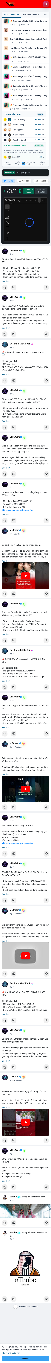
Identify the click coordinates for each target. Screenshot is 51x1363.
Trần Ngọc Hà (18, 130)
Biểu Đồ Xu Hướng (29, 191)
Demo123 (16, 157)
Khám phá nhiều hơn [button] (11, 1353)
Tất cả (10, 181)
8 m (11, 254)
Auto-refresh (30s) (30, 163)
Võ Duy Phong (18, 135)
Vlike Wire (15, 250)
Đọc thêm (6, 281)
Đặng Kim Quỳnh (19, 140)
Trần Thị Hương (19, 120)
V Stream (14, 530)
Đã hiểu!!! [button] (26, 1359)
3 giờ (11, 987)
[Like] (25, 288)
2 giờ (11, 607)
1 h (11, 441)
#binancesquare (9, 510)
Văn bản (25, 181)
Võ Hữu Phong (18, 125)
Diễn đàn (18, 163)
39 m (12, 394)
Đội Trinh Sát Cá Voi (20, 344)
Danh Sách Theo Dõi (41, 191)
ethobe (13, 1197)
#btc (31, 510)
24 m (12, 301)
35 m (12, 347)
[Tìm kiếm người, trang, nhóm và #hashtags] (46, 4)
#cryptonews (23, 510)
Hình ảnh (42, 181)
